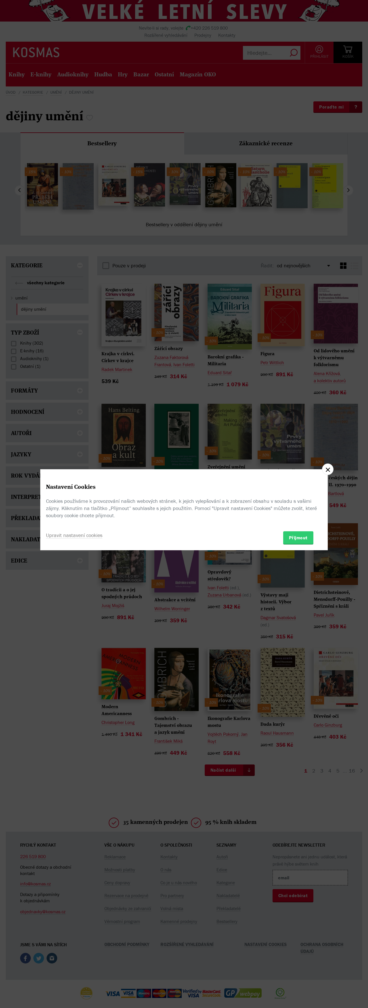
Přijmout (298, 537)
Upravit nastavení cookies (74, 535)
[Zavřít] (328, 469)
